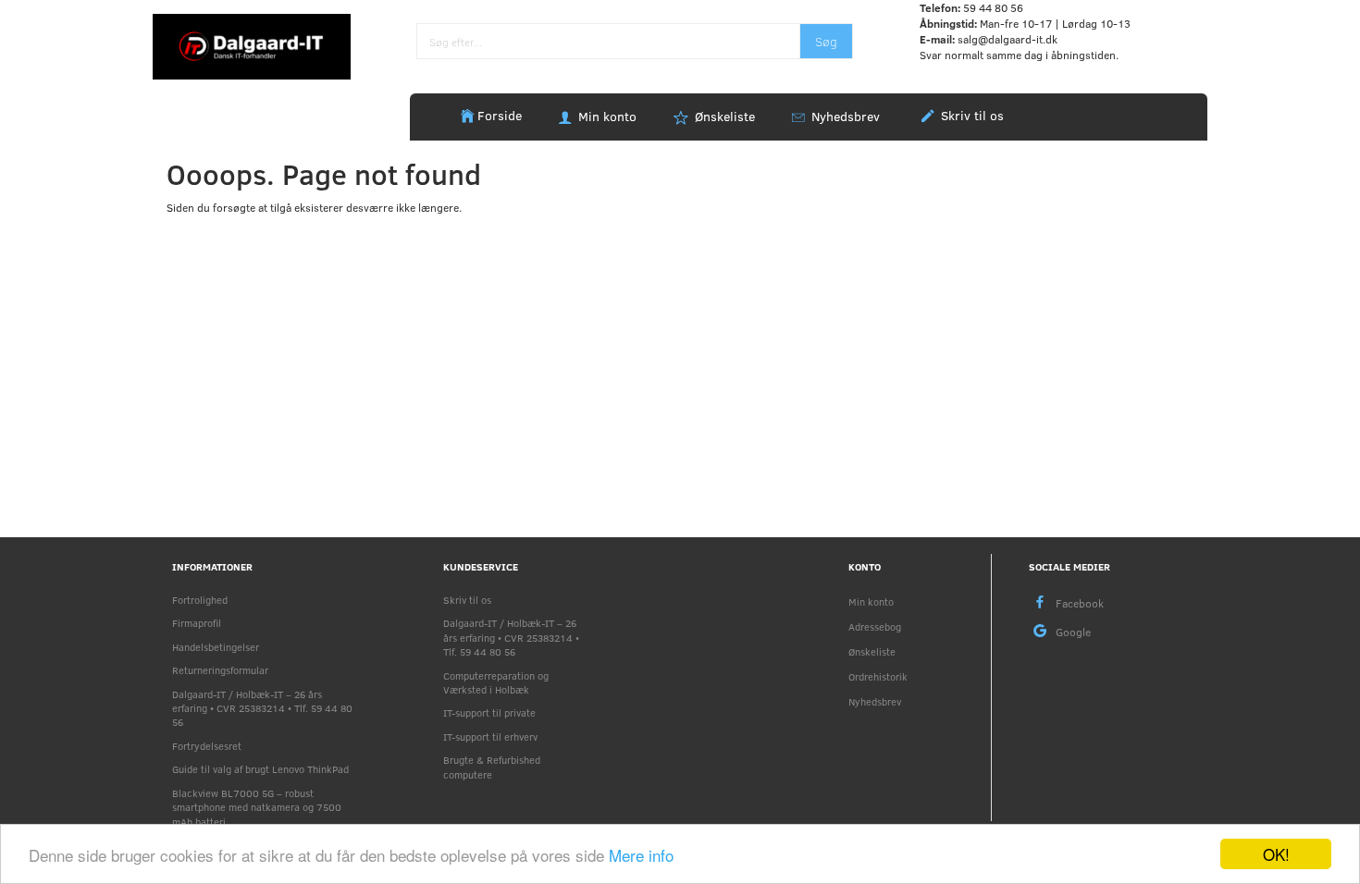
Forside (499, 115)
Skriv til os (970, 115)
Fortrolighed (200, 600)
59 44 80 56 (993, 7)
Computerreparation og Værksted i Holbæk (496, 682)
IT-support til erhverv (490, 736)
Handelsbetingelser (215, 647)
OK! (1276, 854)
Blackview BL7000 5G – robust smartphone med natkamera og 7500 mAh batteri (256, 807)
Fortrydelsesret (206, 746)
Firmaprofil (196, 623)
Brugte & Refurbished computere (491, 766)
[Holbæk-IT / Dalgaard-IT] (252, 45)
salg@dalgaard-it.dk (1007, 38)
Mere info (641, 854)
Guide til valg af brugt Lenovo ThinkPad (260, 769)
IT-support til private (489, 712)
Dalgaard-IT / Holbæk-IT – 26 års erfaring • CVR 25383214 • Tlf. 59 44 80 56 (262, 708)
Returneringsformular (220, 670)
